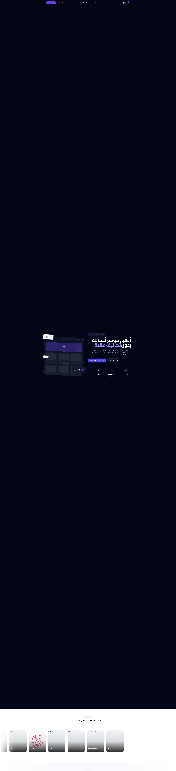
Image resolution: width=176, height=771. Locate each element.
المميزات (94, 2)
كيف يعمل (115, 360)
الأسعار (82, 2)
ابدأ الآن (87, 2)
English (59, 2)
